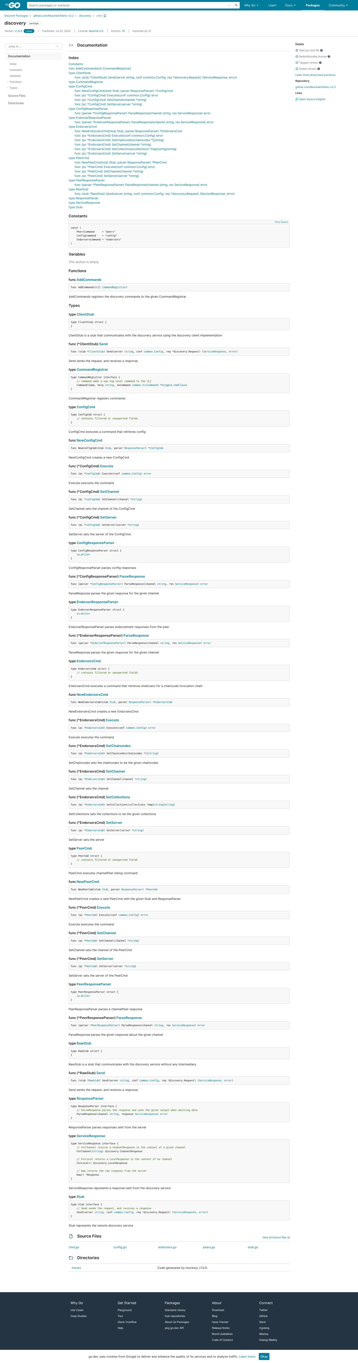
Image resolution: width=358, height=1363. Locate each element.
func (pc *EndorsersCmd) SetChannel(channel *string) (113, 144)
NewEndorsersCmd (92, 695)
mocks (76, 1268)
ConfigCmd (86, 407)
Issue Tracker (220, 1321)
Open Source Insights (311, 99)
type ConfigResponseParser (88, 109)
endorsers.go (167, 1247)
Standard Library (175, 1310)
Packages (313, 5)
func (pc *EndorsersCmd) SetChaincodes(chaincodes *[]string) (119, 140)
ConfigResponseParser (95, 543)
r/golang (264, 1327)
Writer (85, 554)
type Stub (75, 207)
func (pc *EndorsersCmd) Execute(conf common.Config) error (119, 135)
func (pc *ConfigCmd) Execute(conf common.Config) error (116, 95)
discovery (85, 15)
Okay (264, 1356)
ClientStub (85, 314)
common (148, 351)
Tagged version (308, 62)
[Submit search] (236, 5)
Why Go (249, 5)
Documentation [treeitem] (19, 56)
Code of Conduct (222, 1339)
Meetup (263, 1333)
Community (337, 5)
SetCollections (118, 797)
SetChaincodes (118, 746)
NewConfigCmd (89, 440)
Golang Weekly (268, 1339)
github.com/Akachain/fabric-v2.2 (53, 15)
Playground (125, 1310)
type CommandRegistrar (86, 82)
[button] (296, 50)
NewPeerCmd (88, 882)
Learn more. (247, 1356)
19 (118, 30)
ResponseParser (134, 448)
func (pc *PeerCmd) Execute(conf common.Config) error (115, 167)
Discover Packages (16, 15)
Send (103, 344)
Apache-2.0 (96, 30)
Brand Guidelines (222, 1333)
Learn (272, 5)
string (128, 351)
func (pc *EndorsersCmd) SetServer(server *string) (111, 153)
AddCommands (89, 280)
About (217, 1303)
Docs (289, 5)
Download (218, 1310)
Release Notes (221, 1327)
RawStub (84, 1043)
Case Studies (78, 1316)
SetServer (108, 517)
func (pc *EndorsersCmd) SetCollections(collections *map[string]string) (126, 149)
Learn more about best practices (315, 74)
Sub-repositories (175, 1316)
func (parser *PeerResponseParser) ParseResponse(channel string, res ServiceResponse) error (141, 185)
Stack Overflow (127, 1321)
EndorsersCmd (89, 661)
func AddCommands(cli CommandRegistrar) (100, 68)
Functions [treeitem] (15, 81)
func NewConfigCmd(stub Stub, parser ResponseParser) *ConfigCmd (124, 91)
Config (158, 351)
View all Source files (274, 1237)
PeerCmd (84, 848)
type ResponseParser (83, 198)
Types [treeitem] (13, 87)
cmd (99, 15)
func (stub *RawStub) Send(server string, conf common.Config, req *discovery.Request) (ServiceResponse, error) (155, 194)
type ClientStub (80, 73)
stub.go (253, 1247)
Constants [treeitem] (16, 69)
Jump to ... (14, 46)
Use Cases (76, 1310)
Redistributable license (312, 56)
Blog (214, 1316)
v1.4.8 (13, 30)
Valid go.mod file (309, 50)
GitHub (263, 1316)
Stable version (307, 68)
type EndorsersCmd (83, 126)
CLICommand (149, 385)
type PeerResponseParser (87, 180)
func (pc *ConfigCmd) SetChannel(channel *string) (111, 100)
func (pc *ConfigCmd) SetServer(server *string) (108, 104)
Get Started (127, 1303)
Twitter (263, 1310)
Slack (262, 1321)
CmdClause (180, 385)
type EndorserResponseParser (90, 117)
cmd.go (74, 1247)
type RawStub (78, 189)
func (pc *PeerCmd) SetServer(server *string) (107, 176)
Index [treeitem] (13, 63)
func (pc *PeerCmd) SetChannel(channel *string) (109, 171)
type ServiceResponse (84, 202)
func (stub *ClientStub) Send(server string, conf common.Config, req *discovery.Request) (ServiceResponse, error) (156, 77)
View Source (281, 221)
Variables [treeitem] (15, 75)
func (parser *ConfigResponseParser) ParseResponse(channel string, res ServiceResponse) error (143, 113)
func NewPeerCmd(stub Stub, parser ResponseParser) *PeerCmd (121, 162)
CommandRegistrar (114, 287)
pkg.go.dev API (174, 1327)
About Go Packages (177, 1321)
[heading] (15, 5)
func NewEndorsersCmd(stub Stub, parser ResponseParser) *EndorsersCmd (128, 131)
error (232, 351)
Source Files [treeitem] (17, 95)
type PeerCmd (79, 158)
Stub (108, 448)
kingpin (167, 385)
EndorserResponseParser (97, 602)
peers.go (209, 1247)
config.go (120, 1247)
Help (120, 1327)
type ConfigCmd (80, 86)
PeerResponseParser (94, 984)
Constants (76, 64)
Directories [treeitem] (16, 103)
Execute (106, 466)
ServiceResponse (214, 351)
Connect (266, 1303)
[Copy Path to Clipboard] (105, 15)
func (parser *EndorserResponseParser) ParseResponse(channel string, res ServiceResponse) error (144, 122)
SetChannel (109, 492)
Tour (120, 1316)
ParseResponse (132, 576)
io (78, 554)
